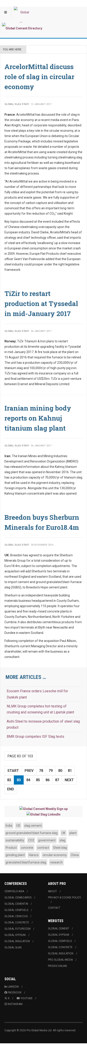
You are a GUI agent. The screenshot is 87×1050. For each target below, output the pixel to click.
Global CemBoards (17, 897)
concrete (27, 847)
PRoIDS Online (57, 966)
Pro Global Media (60, 959)
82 (9, 780)
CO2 (31, 840)
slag (62, 840)
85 (38, 780)
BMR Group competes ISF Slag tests (35, 736)
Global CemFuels (16, 910)
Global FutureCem (17, 928)
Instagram (15, 1004)
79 (51, 770)
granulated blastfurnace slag (26, 862)
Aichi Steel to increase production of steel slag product (43, 724)
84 (28, 780)
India (9, 825)
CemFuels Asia (14, 891)
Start (13, 770)
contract (43, 847)
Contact (54, 907)
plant (73, 833)
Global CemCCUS (16, 916)
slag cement (33, 825)
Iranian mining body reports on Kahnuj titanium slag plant (37, 418)
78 (41, 770)
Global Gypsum (15, 935)
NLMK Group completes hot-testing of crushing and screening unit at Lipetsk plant (40, 709)
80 (60, 770)
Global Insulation (17, 941)
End (10, 789)
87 (57, 780)
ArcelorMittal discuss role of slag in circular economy (39, 76)
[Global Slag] (23, 12)
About (52, 891)
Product (11, 847)
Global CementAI (16, 903)
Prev (29, 770)
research (56, 862)
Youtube (27, 998)
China (75, 855)
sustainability (15, 840)
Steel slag (60, 847)
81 (70, 770)
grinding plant (15, 855)
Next (69, 780)
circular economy (55, 855)
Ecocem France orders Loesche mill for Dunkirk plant (37, 694)
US (18, 825)
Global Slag (13, 947)
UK (63, 833)
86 (48, 780)
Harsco (34, 855)
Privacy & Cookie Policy (64, 897)
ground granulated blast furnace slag (32, 833)
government (47, 840)
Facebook (14, 992)
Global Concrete (16, 922)
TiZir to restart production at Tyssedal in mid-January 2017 (41, 303)
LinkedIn (13, 986)
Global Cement (58, 928)
